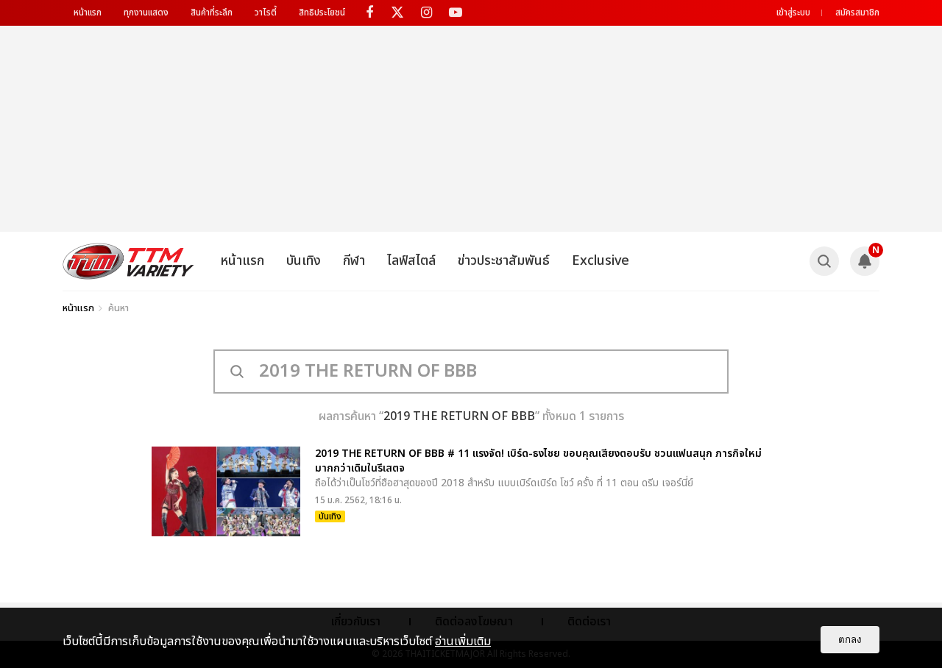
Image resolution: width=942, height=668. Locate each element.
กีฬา (354, 261)
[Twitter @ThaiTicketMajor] (398, 13)
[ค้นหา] (824, 261)
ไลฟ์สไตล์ (411, 261)
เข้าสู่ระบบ (793, 12)
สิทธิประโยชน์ (322, 12)
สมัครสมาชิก (857, 12)
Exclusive (600, 261)
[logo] (128, 261)
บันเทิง (303, 261)
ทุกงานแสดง (146, 12)
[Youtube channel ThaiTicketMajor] (455, 13)
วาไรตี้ (266, 12)
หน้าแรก (88, 12)
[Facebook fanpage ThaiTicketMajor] (369, 13)
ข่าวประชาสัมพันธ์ (504, 261)
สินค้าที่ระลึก (212, 12)
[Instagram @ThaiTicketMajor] (426, 13)
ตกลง (850, 639)
